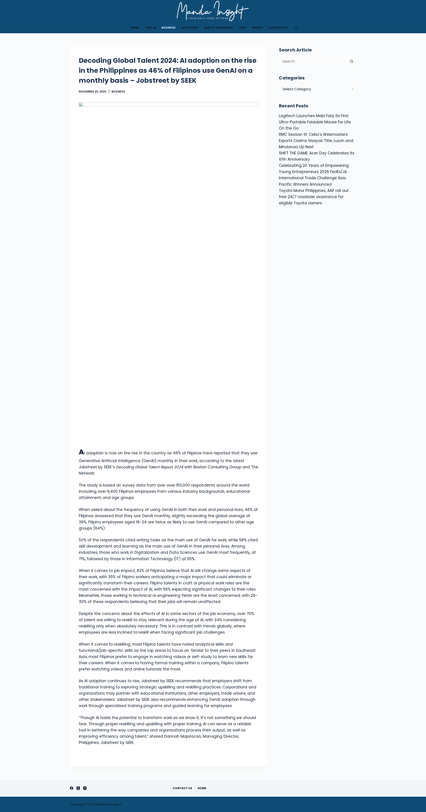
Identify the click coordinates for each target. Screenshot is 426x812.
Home (135, 28)
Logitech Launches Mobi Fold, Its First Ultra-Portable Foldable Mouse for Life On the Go (315, 122)
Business (169, 28)
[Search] (296, 28)
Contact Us (278, 28)
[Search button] (351, 61)
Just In (150, 28)
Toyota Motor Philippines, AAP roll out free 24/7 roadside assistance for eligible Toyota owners (314, 197)
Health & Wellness (218, 28)
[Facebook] (71, 788)
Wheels (257, 28)
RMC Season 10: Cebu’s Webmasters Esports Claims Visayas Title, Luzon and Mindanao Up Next (316, 141)
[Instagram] (85, 788)
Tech (242, 28)
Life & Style (189, 28)
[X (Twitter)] (78, 788)
